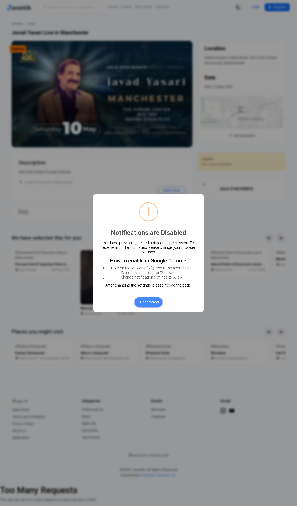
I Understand (148, 302)
